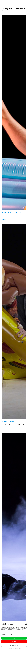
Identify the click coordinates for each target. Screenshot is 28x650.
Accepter (14, 638)
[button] (26, 624)
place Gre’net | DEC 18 (11, 212)
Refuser (14, 641)
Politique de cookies (10, 648)
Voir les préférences (14, 645)
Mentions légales (18, 648)
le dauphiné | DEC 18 (10, 421)
